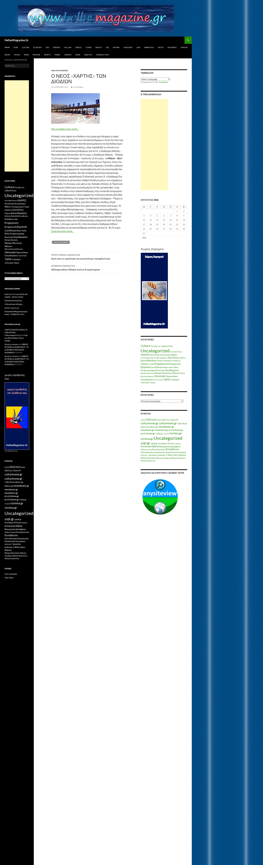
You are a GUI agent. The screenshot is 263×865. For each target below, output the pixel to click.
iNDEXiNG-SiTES (102, 55)
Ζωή (153, 367)
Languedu (128, 47)
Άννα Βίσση (162, 444)
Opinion (184, 47)
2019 (143, 420)
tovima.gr (175, 433)
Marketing (149, 47)
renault (166, 434)
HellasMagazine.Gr (16, 40)
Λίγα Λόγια (9, 578)
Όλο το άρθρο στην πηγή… (65, 129)
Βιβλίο (174, 355)
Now (16, 47)
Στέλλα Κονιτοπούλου (13, 300)
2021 (164, 420)
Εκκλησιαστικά (158, 449)
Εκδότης (88, 55)
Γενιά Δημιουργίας (147, 358)
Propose (36, 55)
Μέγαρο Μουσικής (147, 373)
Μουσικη (150, 376)
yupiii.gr (154, 443)
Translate (163, 82)
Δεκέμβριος (175, 446)
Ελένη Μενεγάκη (147, 452)
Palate (7, 55)
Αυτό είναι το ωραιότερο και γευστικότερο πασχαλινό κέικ (80, 257)
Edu (47, 47)
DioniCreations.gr (12, 308)
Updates (67, 55)
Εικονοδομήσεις (148, 360)
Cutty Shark (182, 423)
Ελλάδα (144, 364)
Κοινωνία (160, 370)
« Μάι (143, 237)
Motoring (172, 47)
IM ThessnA (78, 87)
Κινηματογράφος (148, 370)
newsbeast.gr (166, 426)
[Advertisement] (154, 144)
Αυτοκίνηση (165, 355)
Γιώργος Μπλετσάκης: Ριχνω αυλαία (16, 338)
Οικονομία (159, 376)
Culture (25, 47)
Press (26, 55)
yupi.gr (145, 443)
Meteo (161, 47)
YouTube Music (176, 352)
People (17, 55)
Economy (37, 47)
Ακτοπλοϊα (155, 355)
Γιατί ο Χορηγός (11, 574)
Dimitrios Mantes (12, 344)
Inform (116, 47)
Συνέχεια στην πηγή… (62, 231)
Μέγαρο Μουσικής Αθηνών (167, 373)
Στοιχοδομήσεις (147, 380)
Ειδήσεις (183, 358)
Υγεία (166, 379)
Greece (78, 47)
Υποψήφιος (175, 380)
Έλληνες (171, 443)
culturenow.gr (149, 423)
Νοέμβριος (166, 458)
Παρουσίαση (172, 376)
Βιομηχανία (164, 446)
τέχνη (152, 382)
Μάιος (175, 455)
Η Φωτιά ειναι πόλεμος (14, 304)
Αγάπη (178, 444)
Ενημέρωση (161, 363)
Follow (67, 47)
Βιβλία (155, 446)
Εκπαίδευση (176, 361)
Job (107, 47)
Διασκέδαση (173, 357)
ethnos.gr (145, 427)
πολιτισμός (145, 382)
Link (138, 47)
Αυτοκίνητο (146, 446)
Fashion (56, 47)
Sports (47, 55)
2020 (148, 419)
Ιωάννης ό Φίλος (165, 455)
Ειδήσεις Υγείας (146, 449)
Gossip (88, 47)
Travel (57, 55)
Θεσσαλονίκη (159, 452)
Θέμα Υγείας (168, 367)
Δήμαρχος (163, 358)
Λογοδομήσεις (172, 370)
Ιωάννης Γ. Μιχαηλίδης (149, 455)
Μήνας (182, 373)
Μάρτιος (182, 455)
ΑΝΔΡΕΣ (145, 354)
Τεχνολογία (158, 380)
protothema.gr (176, 430)
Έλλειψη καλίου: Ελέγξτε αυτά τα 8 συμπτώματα (75, 268)
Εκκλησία (167, 361)
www (7, 47)
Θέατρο (159, 367)
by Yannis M (172, 420)
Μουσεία (144, 376)
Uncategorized (59, 70)
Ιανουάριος (181, 452)
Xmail (77, 55)
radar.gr (159, 433)
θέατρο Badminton (178, 458)
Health (98, 47)
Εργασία (146, 367)
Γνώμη (157, 358)
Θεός (176, 367)
